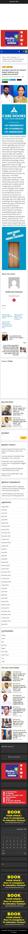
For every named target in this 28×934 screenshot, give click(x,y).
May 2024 (4, 595)
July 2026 (4, 510)
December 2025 (5, 533)
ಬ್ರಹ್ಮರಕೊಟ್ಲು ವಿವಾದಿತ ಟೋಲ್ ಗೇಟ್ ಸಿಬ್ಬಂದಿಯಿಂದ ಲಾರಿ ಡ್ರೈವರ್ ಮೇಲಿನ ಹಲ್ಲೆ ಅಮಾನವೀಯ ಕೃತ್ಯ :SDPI (13, 488)
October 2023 (5, 618)
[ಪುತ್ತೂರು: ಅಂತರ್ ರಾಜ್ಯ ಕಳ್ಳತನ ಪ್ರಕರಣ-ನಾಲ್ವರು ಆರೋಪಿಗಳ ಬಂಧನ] (6, 723)
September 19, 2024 (19, 76)
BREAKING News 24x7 (7, 746)
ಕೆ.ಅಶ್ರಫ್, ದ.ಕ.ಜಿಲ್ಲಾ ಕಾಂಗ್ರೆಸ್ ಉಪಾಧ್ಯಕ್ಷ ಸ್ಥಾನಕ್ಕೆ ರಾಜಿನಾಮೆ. (7, 316)
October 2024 (5, 578)
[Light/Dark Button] (20, 51)
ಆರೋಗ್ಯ (3, 635)
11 (10, 841)
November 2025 (6, 536)
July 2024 (4, 588)
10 (7, 841)
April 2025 (4, 559)
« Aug (3, 853)
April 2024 (4, 598)
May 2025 (4, 556)
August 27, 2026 (18, 716)
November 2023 (6, 614)
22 (24, 844)
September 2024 (6, 582)
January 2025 (5, 569)
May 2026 (4, 516)
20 (17, 844)
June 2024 (4, 591)
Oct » (25, 853)
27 (17, 847)
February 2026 (5, 526)
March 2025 (4, 562)
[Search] (23, 51)
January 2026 (5, 529)
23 (3, 847)
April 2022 (4, 624)
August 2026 (5, 506)
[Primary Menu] (1, 51)
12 (14, 841)
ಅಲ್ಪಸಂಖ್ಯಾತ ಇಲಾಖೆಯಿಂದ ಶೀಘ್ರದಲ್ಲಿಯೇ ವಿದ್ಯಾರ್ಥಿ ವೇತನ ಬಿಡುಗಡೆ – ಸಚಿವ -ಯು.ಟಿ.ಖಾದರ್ (19, 422)
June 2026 (4, 513)
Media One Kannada (8, 76)
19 (14, 844)
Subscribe (26, 51)
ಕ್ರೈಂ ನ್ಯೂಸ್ (4, 645)
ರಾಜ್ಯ (19, 418)
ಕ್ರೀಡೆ (2, 642)
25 (10, 847)
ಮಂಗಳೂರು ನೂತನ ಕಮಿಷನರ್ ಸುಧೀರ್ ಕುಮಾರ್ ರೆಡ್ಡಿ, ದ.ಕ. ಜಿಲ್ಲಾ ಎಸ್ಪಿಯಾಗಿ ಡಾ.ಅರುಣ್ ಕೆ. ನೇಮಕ (7, 324)
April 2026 (4, 520)
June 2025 (4, 552)
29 (24, 847)
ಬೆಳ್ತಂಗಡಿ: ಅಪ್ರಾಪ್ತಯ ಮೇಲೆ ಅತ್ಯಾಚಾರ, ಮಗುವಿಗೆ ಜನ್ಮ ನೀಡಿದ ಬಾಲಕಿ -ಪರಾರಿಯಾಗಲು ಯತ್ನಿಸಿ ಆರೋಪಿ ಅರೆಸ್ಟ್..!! (13, 451)
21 (21, 844)
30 (3, 850)
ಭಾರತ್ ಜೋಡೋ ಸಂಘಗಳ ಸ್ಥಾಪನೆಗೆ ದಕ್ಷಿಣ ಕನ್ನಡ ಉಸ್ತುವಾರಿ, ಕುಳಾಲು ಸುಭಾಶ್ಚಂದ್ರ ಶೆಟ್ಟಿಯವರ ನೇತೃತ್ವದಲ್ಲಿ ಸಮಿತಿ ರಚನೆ (13, 463)
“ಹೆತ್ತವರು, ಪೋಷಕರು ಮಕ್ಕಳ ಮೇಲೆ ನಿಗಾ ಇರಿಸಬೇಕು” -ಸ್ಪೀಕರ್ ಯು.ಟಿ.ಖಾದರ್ (18, 317)
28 (21, 847)
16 (3, 844)
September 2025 (6, 542)
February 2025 (5, 565)
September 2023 (6, 621)
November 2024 (6, 575)
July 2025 (4, 549)
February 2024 (5, 604)
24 (7, 847)
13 (17, 841)
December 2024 (5, 572)
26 (14, 847)
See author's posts (14, 296)
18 (10, 844)
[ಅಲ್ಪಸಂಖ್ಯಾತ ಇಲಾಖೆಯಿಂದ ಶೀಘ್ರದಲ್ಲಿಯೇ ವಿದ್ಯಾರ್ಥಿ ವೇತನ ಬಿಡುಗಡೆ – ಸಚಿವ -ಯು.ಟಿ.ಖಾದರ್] (6, 422)
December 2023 (5, 611)
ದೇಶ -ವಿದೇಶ (4, 651)
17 (7, 844)
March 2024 (4, 601)
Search (5, 433)
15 (24, 841)
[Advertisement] (14, 17)
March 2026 (4, 523)
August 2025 (5, 546)
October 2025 (5, 539)
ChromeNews (21, 930)
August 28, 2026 (18, 426)
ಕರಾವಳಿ (4, 67)
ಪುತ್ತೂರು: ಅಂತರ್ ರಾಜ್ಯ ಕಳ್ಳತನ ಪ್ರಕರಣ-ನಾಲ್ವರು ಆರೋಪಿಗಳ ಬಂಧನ (18, 722)
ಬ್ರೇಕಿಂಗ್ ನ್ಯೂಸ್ (9, 67)
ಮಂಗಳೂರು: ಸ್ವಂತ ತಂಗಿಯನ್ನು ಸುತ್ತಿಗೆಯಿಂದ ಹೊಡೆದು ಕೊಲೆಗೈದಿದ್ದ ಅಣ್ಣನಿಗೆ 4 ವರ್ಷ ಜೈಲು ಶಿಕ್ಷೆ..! (20, 735)
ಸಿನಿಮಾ (3, 661)
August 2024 (5, 585)
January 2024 (5, 608)
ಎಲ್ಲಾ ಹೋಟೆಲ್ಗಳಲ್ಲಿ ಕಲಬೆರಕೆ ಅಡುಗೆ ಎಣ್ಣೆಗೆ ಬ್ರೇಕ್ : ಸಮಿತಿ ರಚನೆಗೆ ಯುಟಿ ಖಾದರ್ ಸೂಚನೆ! (12, 469)
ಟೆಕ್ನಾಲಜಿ (3, 648)
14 (21, 841)
